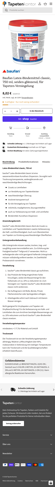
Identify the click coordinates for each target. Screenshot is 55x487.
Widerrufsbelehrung (9, 481)
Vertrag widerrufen (13, 423)
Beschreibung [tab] (9, 161)
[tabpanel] (27, 259)
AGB (37, 481)
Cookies (20, 481)
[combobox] (27, 10)
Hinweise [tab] (46, 161)
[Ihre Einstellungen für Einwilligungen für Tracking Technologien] (51, 483)
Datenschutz (29, 481)
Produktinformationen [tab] (28, 161)
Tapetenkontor (12, 477)
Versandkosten (27, 97)
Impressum (44, 481)
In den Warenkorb (36, 111)
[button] (45, 4)
